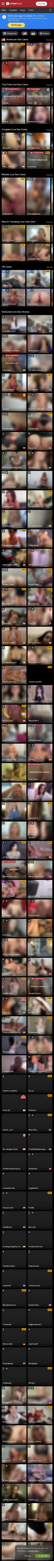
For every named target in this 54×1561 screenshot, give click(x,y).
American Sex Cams (17, 39)
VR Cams (7, 266)
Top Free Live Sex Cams (15, 84)
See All (49, 40)
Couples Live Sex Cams (14, 129)
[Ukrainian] (33, 33)
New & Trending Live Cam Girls (18, 221)
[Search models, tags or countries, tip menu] (50, 10)
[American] (24, 33)
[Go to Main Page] (16, 4)
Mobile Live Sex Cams (14, 174)
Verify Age (16, 25)
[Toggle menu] (3, 3)
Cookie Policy (33, 1551)
